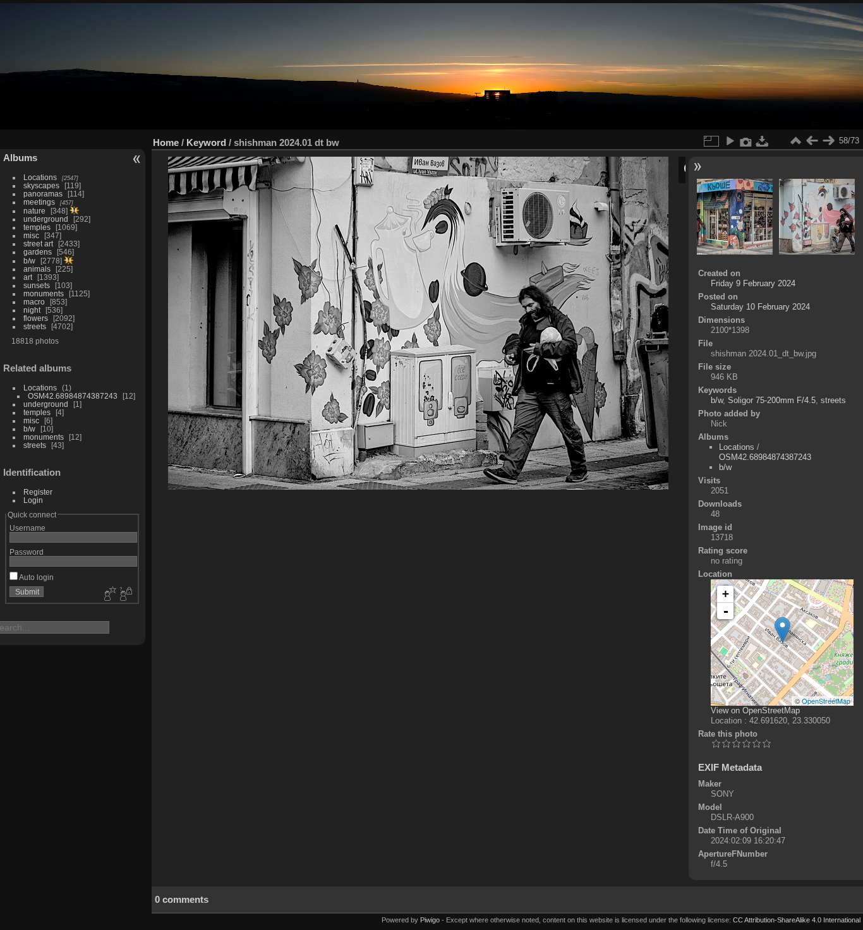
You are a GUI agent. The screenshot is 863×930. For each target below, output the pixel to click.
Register (37, 492)
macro (34, 302)
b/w (29, 261)
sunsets (36, 285)
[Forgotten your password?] (125, 594)
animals (37, 269)
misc (31, 235)
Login (33, 500)
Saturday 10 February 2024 (760, 306)
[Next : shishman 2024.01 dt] (828, 141)
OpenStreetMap (826, 701)
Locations (40, 177)
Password (26, 552)
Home (166, 142)
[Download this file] (762, 141)
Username (27, 528)
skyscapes (41, 185)
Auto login (36, 577)
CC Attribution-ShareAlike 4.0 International (796, 920)
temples (37, 227)
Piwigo (430, 920)
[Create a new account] (108, 594)
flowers (35, 318)
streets (34, 326)
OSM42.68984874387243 (73, 396)
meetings (39, 202)
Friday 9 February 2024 (753, 283)
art (27, 277)
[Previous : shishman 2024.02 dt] (812, 141)
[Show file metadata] (746, 141)
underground (45, 219)
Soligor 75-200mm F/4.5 (772, 400)
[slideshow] (729, 141)
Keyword (206, 142)
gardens (37, 252)
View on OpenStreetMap (755, 710)
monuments (43, 293)
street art (38, 243)
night (31, 310)
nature (34, 211)
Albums (20, 157)
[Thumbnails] (795, 141)
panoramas (43, 194)
